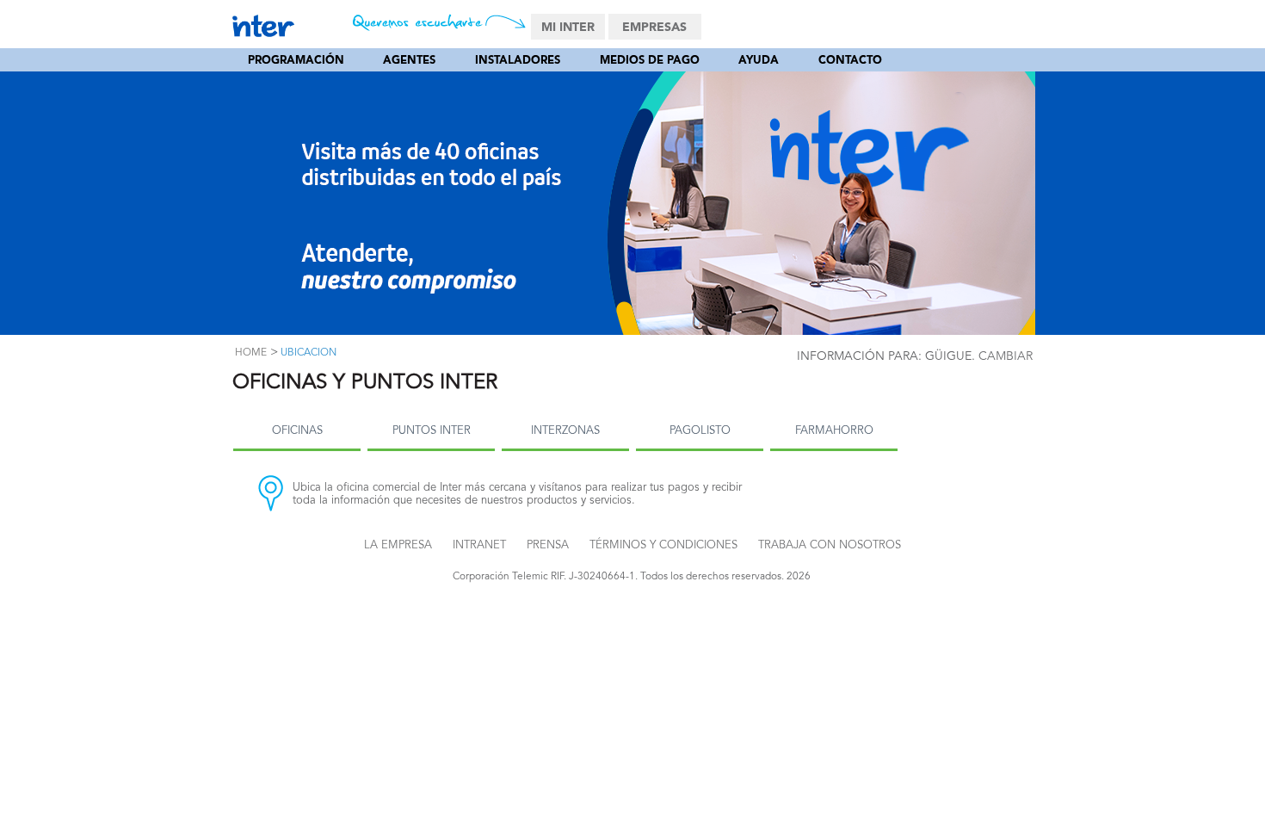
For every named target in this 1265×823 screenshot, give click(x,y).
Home (251, 353)
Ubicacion (308, 353)
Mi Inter (568, 28)
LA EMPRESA (398, 545)
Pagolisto (700, 430)
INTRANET (479, 545)
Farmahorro (834, 430)
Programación (296, 60)
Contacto (850, 60)
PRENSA (548, 545)
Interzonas (565, 430)
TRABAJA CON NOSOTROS (829, 545)
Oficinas (297, 430)
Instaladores (517, 60)
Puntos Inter (431, 430)
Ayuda (758, 60)
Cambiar (1005, 356)
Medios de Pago (650, 60)
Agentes (409, 60)
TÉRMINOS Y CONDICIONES (663, 545)
